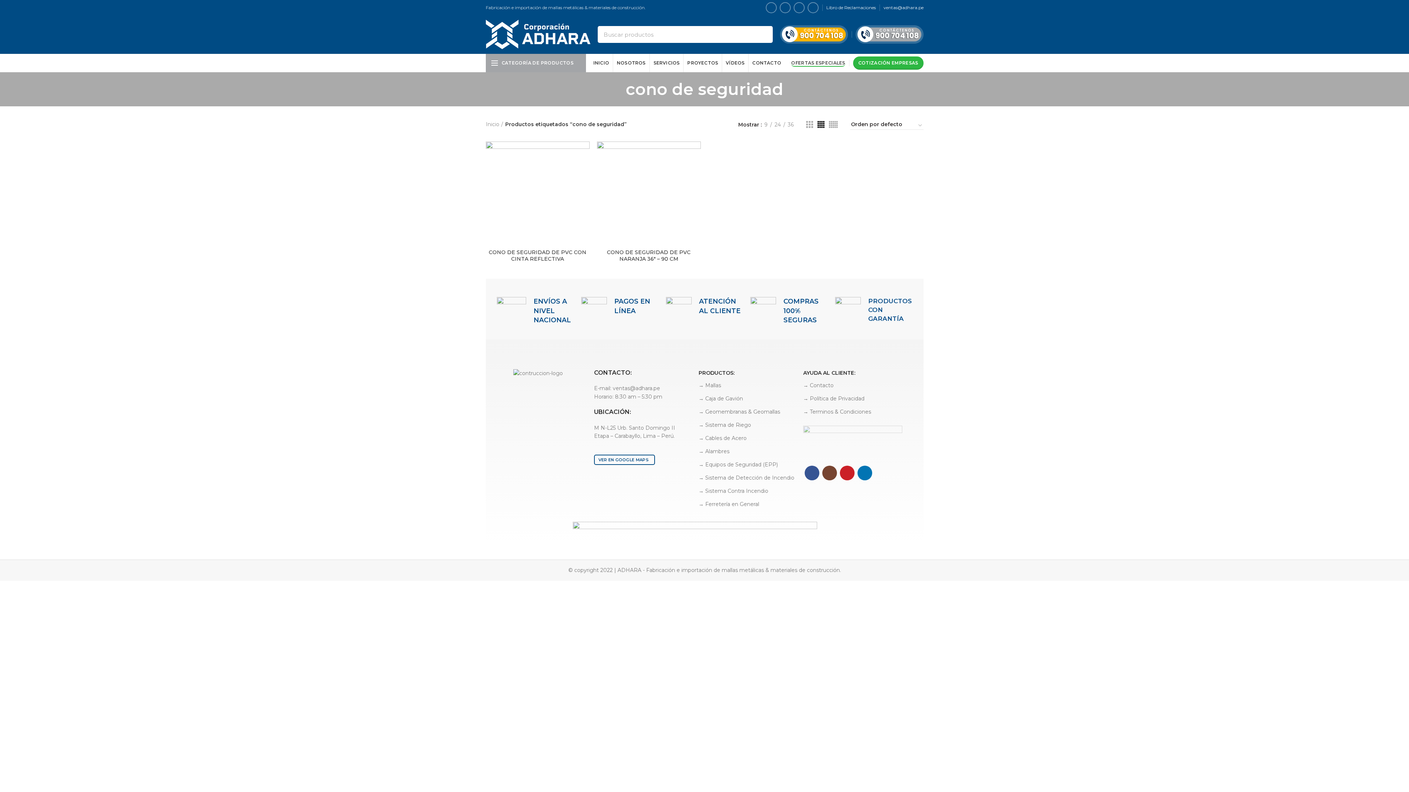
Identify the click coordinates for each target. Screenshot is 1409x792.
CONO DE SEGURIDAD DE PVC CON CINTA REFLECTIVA (537, 255)
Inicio (492, 124)
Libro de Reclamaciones (851, 7)
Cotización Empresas (888, 63)
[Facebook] (771, 7)
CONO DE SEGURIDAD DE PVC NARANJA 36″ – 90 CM (649, 255)
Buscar (763, 34)
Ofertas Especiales (818, 63)
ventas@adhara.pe (904, 7)
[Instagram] (785, 7)
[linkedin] (813, 7)
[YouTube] (799, 7)
